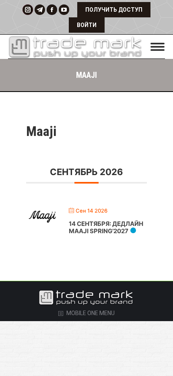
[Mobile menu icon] (157, 46)
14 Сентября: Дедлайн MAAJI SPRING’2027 (106, 227)
